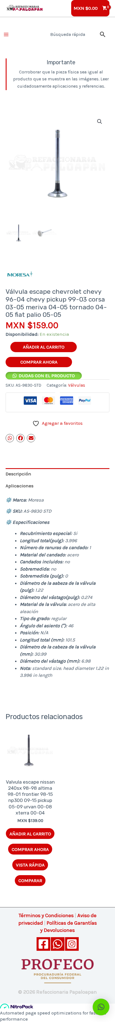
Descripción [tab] (18, 474)
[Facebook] (43, 944)
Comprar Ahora (39, 362)
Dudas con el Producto (47, 375)
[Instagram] (72, 944)
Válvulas (76, 385)
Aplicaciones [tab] (19, 485)
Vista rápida (30, 865)
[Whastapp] (57, 944)
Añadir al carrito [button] (30, 833)
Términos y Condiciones (46, 915)
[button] (103, 34)
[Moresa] (19, 274)
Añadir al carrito (43, 347)
